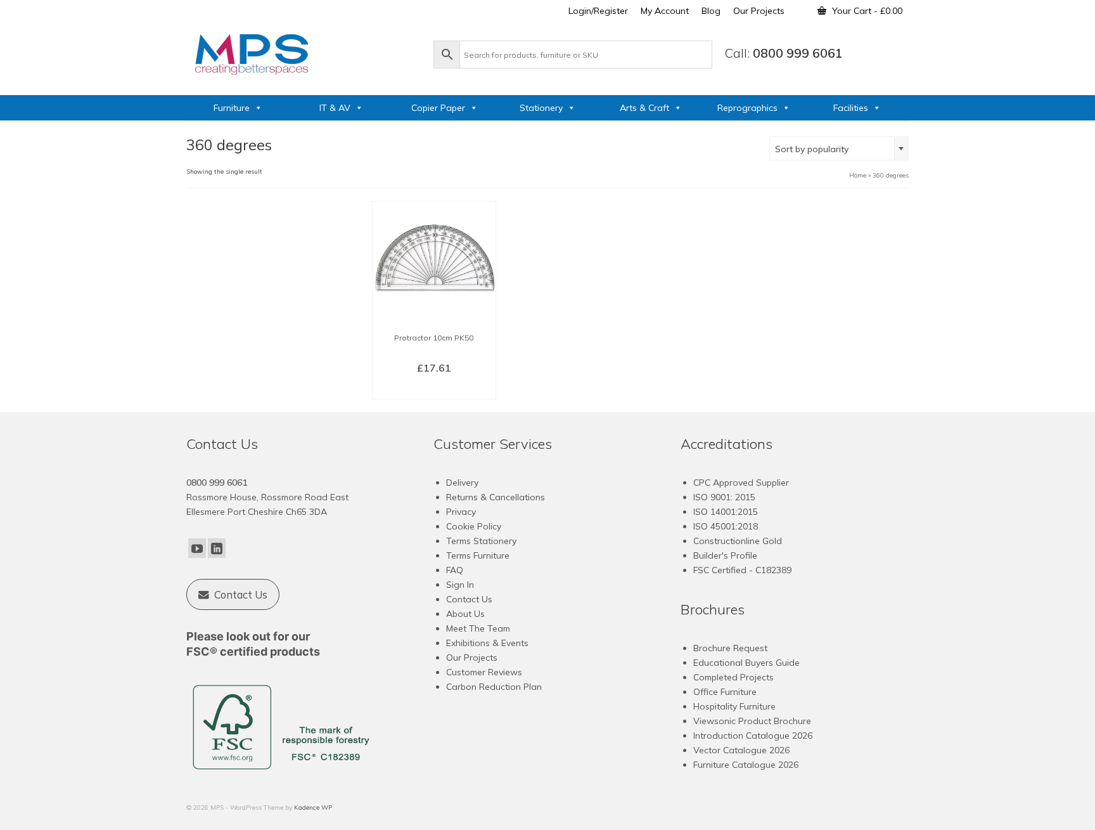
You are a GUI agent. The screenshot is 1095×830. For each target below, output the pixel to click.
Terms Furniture (477, 555)
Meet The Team (478, 628)
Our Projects (471, 657)
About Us (465, 613)
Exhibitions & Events (487, 643)
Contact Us (469, 599)
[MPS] (303, 52)
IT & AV (334, 107)
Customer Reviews (484, 672)
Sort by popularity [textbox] (811, 149)
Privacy (461, 511)
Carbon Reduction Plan (494, 686)
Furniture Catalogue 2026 (745, 764)
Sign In (460, 584)
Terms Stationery (481, 541)
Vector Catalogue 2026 (741, 750)
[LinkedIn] (217, 548)
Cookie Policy (473, 526)
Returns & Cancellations (495, 497)
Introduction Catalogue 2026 (752, 735)
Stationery (541, 107)
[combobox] (839, 148)
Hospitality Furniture (734, 706)
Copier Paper (438, 107)
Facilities (850, 107)
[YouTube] (197, 548)
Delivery (462, 482)
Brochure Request (730, 648)
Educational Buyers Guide (746, 662)
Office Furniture (725, 691)
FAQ (454, 570)
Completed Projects (733, 677)
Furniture (232, 107)
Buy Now (434, 388)
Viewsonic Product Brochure (752, 721)
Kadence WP (313, 807)
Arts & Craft (644, 107)
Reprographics (747, 107)
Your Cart (865, 10)
